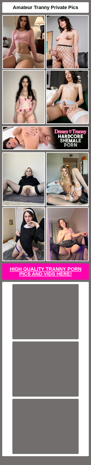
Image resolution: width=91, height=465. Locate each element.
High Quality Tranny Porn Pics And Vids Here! (46, 271)
